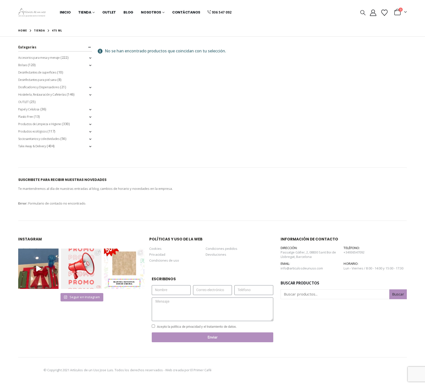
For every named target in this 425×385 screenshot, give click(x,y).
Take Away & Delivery (32, 146)
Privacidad (157, 254)
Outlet (109, 12)
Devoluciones (216, 254)
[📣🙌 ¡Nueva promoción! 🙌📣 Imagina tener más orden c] (81, 269)
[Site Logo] (32, 12)
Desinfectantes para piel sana (37, 80)
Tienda (84, 12)
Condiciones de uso (164, 260)
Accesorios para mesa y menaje (39, 58)
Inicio (65, 12)
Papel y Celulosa (28, 109)
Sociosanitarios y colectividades (39, 139)
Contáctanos (186, 12)
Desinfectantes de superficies (37, 72)
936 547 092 (221, 12)
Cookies (155, 248)
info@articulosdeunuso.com (302, 268)
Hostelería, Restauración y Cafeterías (42, 94)
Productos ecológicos (32, 131)
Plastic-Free (25, 117)
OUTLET (23, 102)
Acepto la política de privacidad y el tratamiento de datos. (197, 326)
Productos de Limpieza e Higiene (39, 124)
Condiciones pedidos (221, 248)
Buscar (398, 294)
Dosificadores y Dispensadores (38, 87)
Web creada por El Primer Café (188, 370)
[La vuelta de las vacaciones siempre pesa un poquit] (124, 269)
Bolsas (22, 65)
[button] (363, 12)
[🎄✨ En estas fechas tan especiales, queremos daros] (38, 269)
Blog (128, 12)
